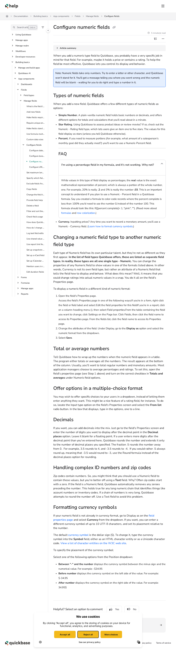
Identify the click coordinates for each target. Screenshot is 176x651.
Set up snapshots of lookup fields (35, 249)
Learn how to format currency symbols (110, 226)
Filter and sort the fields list (35, 211)
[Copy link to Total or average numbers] (114, 349)
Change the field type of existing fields (35, 194)
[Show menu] (163, 6)
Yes (117, 609)
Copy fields (31, 189)
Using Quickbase (23, 34)
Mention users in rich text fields (35, 266)
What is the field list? (35, 106)
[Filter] (43, 27)
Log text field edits (35, 233)
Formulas (25, 283)
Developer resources (25, 56)
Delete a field (32, 205)
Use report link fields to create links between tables (35, 244)
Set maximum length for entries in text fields (35, 172)
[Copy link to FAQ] (72, 154)
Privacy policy (145, 643)
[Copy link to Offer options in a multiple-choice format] (148, 388)
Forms (24, 277)
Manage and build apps (29, 67)
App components (61, 16)
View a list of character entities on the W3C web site (93, 543)
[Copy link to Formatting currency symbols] (122, 507)
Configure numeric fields (37, 161)
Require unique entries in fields (35, 123)
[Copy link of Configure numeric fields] (114, 27)
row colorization (86, 213)
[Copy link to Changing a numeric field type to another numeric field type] (79, 245)
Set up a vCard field (35, 255)
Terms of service (163, 643)
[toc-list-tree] (155, 39)
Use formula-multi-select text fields (35, 134)
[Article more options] (163, 39)
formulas (66, 213)
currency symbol (78, 535)
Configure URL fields (37, 167)
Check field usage (34, 216)
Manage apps (21, 40)
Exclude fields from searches (35, 183)
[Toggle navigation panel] (48, 30)
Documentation (21, 16)
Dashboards (26, 84)
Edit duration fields (35, 272)
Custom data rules (34, 139)
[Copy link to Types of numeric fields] (109, 96)
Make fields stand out (35, 128)
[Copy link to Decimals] (79, 420)
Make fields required (35, 117)
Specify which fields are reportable (35, 178)
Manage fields (92, 16)
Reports (24, 294)
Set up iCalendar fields (35, 260)
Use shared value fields (35, 238)
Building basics (41, 16)
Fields (77, 16)
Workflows (20, 51)
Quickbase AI (24, 73)
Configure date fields (37, 150)
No (134, 609)
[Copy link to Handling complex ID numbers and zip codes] (156, 468)
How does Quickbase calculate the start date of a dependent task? (35, 222)
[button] (24, 27)
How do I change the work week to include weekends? (35, 227)
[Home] (11, 6)
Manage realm (22, 45)
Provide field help (34, 200)
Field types (29, 95)
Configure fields (111, 16)
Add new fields (33, 112)
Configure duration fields (37, 156)
